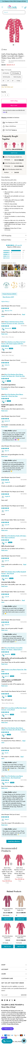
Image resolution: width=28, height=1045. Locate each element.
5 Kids (18, 81)
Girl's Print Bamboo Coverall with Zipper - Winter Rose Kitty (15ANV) (19, 871)
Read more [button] (4, 334)
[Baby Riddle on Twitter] (12, 1000)
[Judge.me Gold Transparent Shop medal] (14, 285)
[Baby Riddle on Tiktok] (10, 1000)
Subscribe (24, 995)
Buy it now (14, 105)
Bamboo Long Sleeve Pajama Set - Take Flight (14, 670)
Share (5, 49)
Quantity (3, 92)
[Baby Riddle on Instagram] (5, 1000)
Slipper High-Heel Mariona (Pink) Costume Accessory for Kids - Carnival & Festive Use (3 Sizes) (12, 323)
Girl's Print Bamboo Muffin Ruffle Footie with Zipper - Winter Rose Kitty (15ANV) (7, 872)
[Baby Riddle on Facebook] (2, 1000)
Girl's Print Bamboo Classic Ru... (7, 936)
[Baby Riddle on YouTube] (15, 1000)
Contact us (14, 130)
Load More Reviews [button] (14, 841)
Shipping (3, 117)
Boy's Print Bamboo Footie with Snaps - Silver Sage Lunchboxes (13, 536)
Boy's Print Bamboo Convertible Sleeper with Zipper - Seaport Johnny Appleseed (11, 649)
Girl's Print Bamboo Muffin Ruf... (14, 157)
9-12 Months (15, 73)
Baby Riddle (18, 1041)
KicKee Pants (3, 61)
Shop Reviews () (8, 297)
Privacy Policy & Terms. (13, 1024)
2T (3, 81)
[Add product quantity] (7, 95)
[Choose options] (11, 864)
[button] (7, 250)
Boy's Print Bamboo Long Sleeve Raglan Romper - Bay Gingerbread (12, 777)
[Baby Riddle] (12, 7)
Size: (6, 70)
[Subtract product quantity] (2, 95)
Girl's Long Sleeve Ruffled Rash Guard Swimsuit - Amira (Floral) (13, 709)
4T (12, 81)
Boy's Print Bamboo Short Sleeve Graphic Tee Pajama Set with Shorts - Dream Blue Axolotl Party (13, 729)
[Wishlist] (22, 7)
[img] (14, 245)
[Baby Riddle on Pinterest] (7, 1000)
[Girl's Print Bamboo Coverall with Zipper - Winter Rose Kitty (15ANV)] (19, 860)
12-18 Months (6, 77)
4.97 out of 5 (18, 245)
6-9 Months (6, 73)
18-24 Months (17, 77)
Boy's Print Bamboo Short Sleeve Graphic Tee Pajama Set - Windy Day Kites (13, 375)
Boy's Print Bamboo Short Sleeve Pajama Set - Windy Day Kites (12, 395)
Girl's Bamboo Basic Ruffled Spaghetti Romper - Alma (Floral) (13, 572)
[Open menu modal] (2, 7)
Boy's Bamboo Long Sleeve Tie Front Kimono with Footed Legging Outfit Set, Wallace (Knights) (13, 343)
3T (8, 81)
